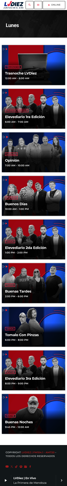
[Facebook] (30, 467)
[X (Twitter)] (11, 467)
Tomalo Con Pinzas (22, 335)
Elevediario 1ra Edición (25, 117)
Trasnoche (13, 67)
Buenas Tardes (18, 291)
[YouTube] (7, 467)
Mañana (11, 154)
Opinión (12, 160)
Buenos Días (16, 204)
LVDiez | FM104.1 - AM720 (38, 452)
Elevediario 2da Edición (25, 248)
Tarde (10, 241)
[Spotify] (21, 467)
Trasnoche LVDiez (21, 73)
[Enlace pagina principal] (13, 5)
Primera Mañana (16, 110)
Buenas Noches (19, 422)
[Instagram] (25, 467)
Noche (10, 372)
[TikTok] (16, 467)
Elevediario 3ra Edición (25, 378)
